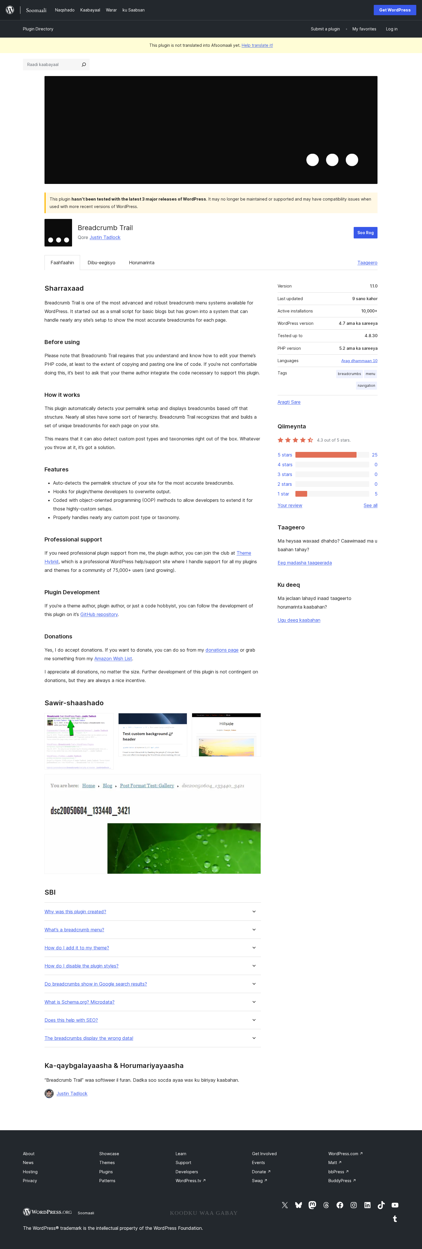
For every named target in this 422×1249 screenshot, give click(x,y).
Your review (290, 505)
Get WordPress (395, 9)
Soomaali (86, 1213)
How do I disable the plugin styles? (81, 966)
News (28, 1162)
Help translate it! (257, 45)
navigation (366, 385)
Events (258, 1162)
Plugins (106, 1171)
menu (370, 374)
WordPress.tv (191, 1180)
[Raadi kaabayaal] (84, 64)
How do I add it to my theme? (76, 948)
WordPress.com (345, 1153)
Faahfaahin (62, 262)
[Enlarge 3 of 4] (253, 721)
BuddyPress (342, 1180)
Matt (335, 1162)
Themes (107, 1162)
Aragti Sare (289, 402)
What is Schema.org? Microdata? (79, 1002)
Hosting (30, 1171)
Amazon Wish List (113, 658)
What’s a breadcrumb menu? (74, 930)
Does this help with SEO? (71, 1020)
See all (371, 505)
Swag (260, 1180)
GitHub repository (99, 614)
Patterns (107, 1180)
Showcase (109, 1153)
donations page (222, 650)
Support (183, 1162)
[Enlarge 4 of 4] (253, 782)
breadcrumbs (349, 374)
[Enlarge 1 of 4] (106, 721)
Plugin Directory (38, 28)
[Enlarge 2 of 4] (179, 721)
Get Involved (264, 1153)
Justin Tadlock (105, 237)
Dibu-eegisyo (101, 262)
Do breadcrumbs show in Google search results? (95, 984)
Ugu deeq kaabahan (299, 620)
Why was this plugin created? (75, 911)
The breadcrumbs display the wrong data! (88, 1038)
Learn (181, 1153)
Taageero (367, 262)
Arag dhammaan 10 (359, 360)
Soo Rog (365, 232)
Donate (261, 1171)
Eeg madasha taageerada (305, 563)
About (28, 1153)
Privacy (30, 1180)
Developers (187, 1171)
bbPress (338, 1171)
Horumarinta (141, 262)
